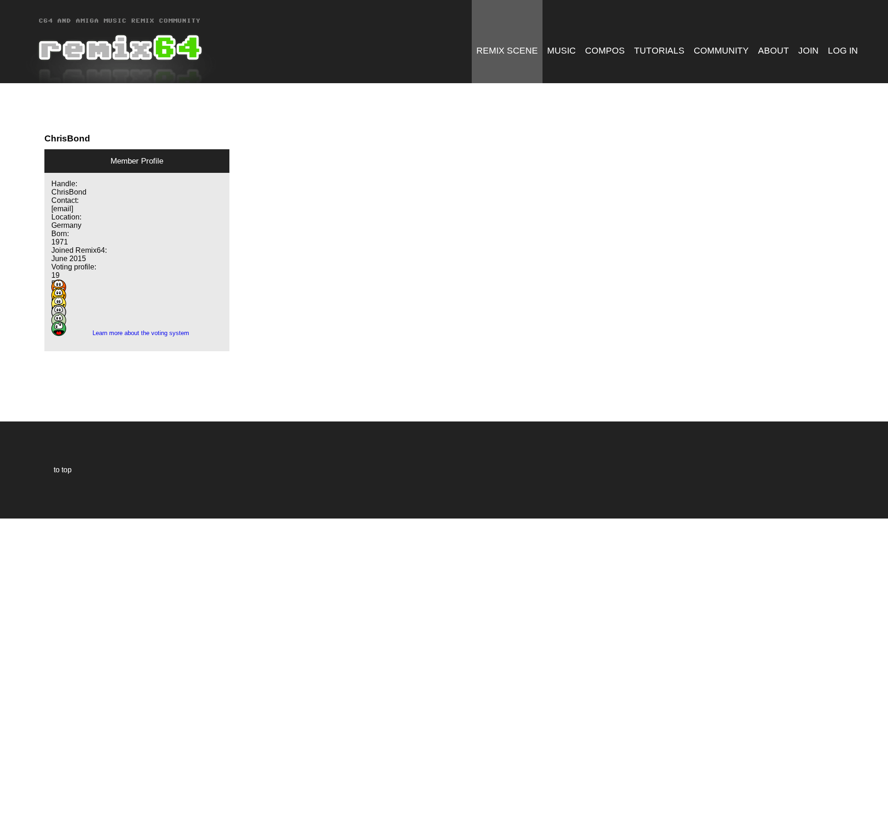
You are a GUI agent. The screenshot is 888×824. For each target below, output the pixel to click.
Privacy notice (12, 815)
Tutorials (659, 50)
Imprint (11, 803)
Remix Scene (507, 50)
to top (58, 470)
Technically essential (18, 670)
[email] (62, 209)
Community (721, 50)
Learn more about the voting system (137, 333)
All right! (9, 789)
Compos (605, 50)
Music (561, 50)
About (773, 50)
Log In (843, 50)
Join (808, 50)
